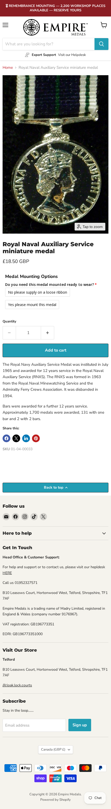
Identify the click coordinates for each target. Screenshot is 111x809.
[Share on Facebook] (6, 438)
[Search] (101, 44)
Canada (53, 749)
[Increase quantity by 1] (47, 332)
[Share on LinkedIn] (26, 438)
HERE (7, 572)
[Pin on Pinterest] (36, 438)
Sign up (80, 725)
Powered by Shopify (55, 799)
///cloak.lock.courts (17, 685)
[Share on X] (16, 438)
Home (8, 67)
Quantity (9, 321)
